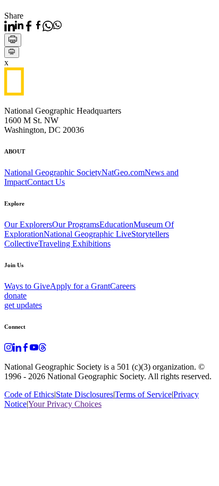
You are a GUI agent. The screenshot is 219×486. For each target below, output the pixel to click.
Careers (123, 286)
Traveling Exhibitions (74, 243)
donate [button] (15, 295)
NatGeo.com (123, 172)
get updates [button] (23, 305)
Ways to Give (27, 286)
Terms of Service (143, 394)
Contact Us (46, 181)
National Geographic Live (87, 233)
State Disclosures (84, 394)
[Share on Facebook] (33, 26)
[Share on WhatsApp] (52, 26)
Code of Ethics (29, 394)
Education (116, 224)
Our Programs (75, 224)
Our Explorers (28, 224)
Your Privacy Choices (65, 403)
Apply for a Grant (80, 286)
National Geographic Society (53, 172)
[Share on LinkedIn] (13, 26)
